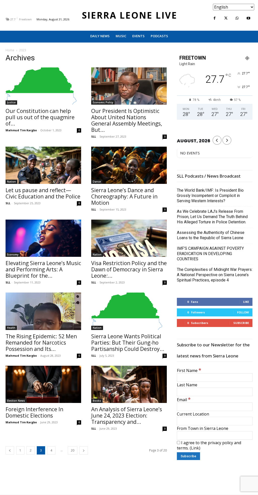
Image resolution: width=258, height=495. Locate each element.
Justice (11, 102)
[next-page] (83, 450)
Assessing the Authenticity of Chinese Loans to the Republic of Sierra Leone (210, 235)
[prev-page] (10, 450)
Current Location (193, 414)
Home (10, 50)
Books (97, 400)
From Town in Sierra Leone (202, 428)
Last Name (187, 385)
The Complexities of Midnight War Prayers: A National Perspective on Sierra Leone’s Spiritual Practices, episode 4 (214, 274)
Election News (16, 400)
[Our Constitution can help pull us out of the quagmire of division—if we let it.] (43, 86)
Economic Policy (103, 102)
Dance (97, 181)
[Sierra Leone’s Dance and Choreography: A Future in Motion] (129, 165)
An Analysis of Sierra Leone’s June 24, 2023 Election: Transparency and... (126, 415)
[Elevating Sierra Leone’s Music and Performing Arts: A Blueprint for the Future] (43, 238)
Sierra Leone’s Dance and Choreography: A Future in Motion (124, 196)
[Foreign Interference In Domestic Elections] (43, 384)
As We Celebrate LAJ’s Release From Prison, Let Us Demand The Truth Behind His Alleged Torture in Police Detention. (212, 216)
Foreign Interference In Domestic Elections (34, 412)
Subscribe (241, 323)
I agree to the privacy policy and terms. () (209, 445)
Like (246, 302)
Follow (243, 312)
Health (11, 327)
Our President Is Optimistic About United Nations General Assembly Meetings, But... (126, 120)
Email (183, 399)
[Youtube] (248, 18)
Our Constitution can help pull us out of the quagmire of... (40, 117)
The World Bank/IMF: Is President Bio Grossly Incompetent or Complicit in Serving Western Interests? (210, 195)
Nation (11, 181)
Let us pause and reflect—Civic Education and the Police (43, 193)
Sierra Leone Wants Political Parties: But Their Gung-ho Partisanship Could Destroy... (127, 342)
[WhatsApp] (237, 18)
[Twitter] (225, 18)
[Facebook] (214, 18)
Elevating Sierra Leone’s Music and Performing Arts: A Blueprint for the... (43, 269)
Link (195, 448)
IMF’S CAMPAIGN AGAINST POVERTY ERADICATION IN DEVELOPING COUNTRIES (210, 253)
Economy (12, 254)
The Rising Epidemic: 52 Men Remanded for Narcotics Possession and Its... (41, 342)
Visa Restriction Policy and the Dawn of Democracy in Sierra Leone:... (129, 269)
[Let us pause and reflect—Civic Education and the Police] (43, 165)
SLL (93, 136)
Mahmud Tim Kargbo (21, 130)
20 (72, 450)
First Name (189, 370)
